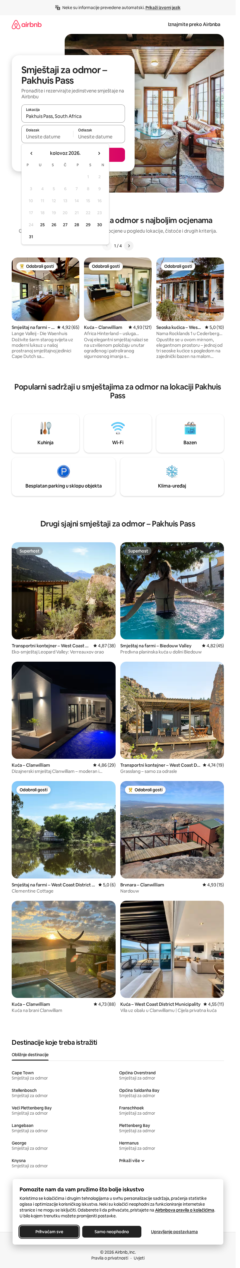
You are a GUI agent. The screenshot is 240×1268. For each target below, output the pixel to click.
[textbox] (47, 136)
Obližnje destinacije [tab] (30, 1054)
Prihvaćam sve (49, 1231)
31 (31, 236)
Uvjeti (139, 1258)
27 (65, 224)
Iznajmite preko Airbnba (194, 24)
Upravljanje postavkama (174, 1231)
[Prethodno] (107, 245)
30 (99, 224)
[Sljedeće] (128, 245)
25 (42, 224)
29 (88, 224)
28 (76, 224)
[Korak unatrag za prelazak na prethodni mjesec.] (31, 153)
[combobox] (73, 116)
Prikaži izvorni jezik (163, 7)
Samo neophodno (112, 1231)
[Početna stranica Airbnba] (27, 24)
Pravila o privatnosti (109, 1258)
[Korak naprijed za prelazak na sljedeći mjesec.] (99, 153)
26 (54, 224)
